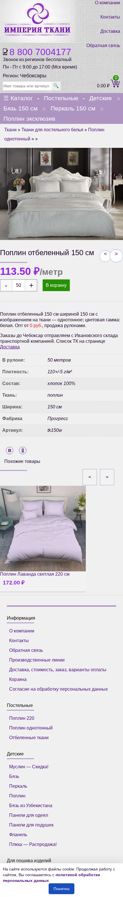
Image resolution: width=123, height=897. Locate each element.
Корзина (18, 679)
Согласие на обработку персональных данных (58, 689)
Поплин (17, 795)
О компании (107, 2)
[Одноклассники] (23, 450)
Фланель (18, 834)
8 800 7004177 (40, 52)
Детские (100, 98)
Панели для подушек (31, 825)
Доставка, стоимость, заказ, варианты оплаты (57, 669)
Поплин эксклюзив (29, 118)
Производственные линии (37, 660)
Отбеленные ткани (29, 737)
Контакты (110, 17)
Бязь (14, 776)
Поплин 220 (21, 718)
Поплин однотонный (31, 727)
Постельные (61, 98)
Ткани (10, 129)
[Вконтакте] (9, 450)
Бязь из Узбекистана (30, 805)
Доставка (110, 31)
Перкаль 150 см (73, 108)
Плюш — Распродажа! (33, 844)
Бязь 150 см (20, 108)
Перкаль (18, 786)
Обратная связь (103, 45)
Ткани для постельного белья (52, 129)
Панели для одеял (28, 815)
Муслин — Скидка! (28, 766)
